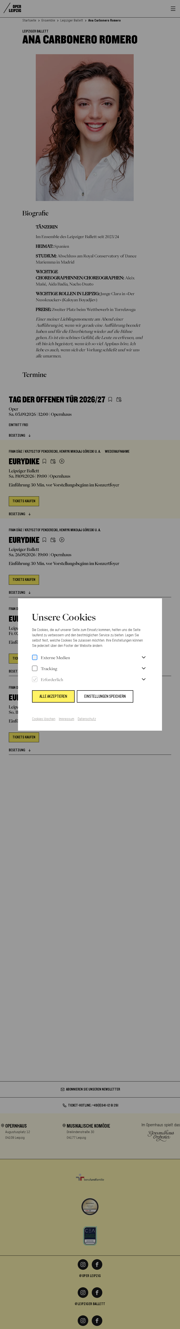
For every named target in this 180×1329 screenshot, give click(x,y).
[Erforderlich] (34, 679)
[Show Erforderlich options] (143, 679)
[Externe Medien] (34, 657)
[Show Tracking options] (143, 668)
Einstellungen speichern (105, 696)
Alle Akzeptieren (53, 696)
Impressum (66, 719)
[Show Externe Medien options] (143, 657)
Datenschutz (87, 719)
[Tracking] (34, 668)
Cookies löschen (43, 719)
